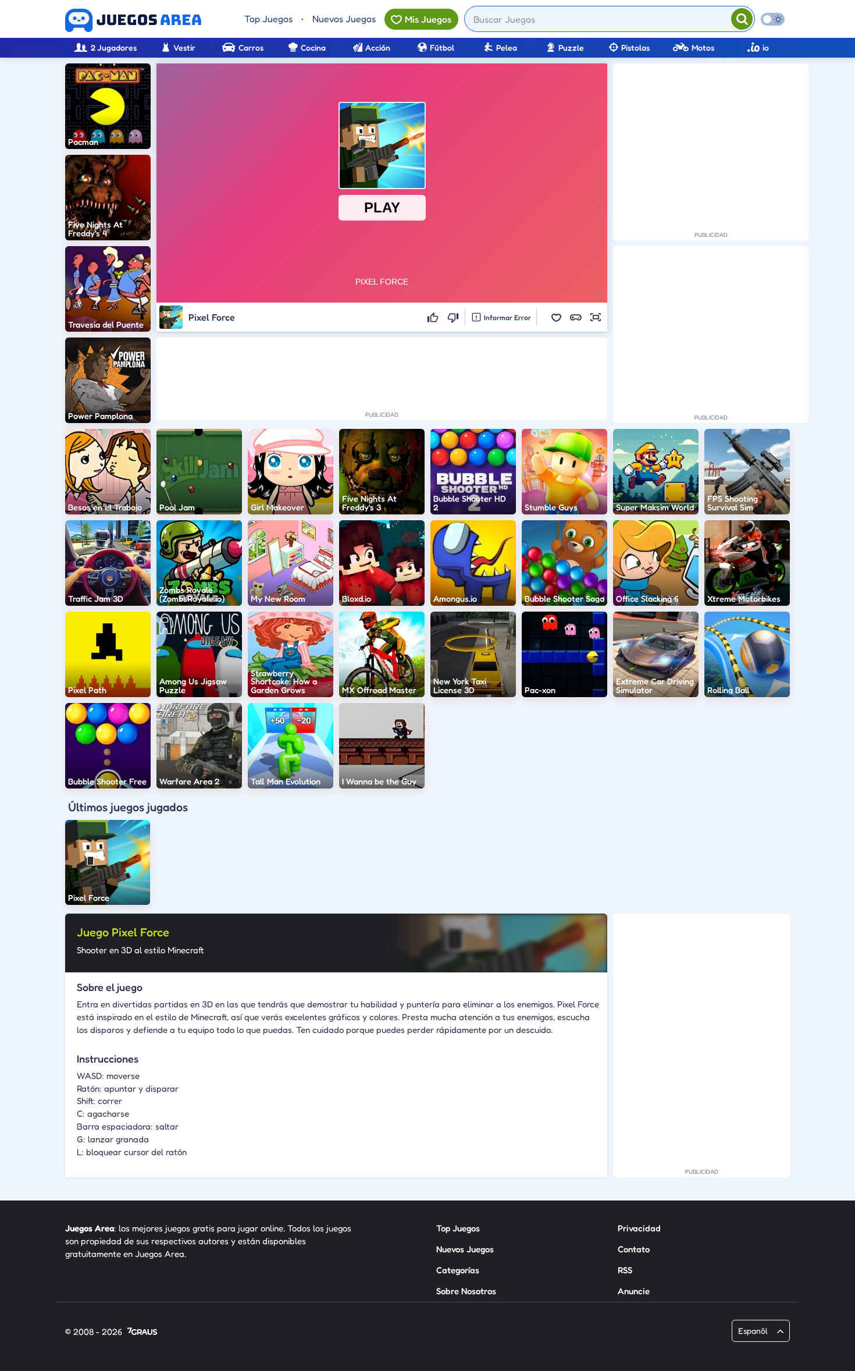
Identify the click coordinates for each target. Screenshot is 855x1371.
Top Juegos (268, 18)
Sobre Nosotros (466, 1291)
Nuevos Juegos (344, 18)
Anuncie (634, 1291)
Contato (634, 1249)
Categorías (457, 1270)
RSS (625, 1270)
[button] (556, 317)
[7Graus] (142, 1332)
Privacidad (639, 1228)
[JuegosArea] (133, 20)
